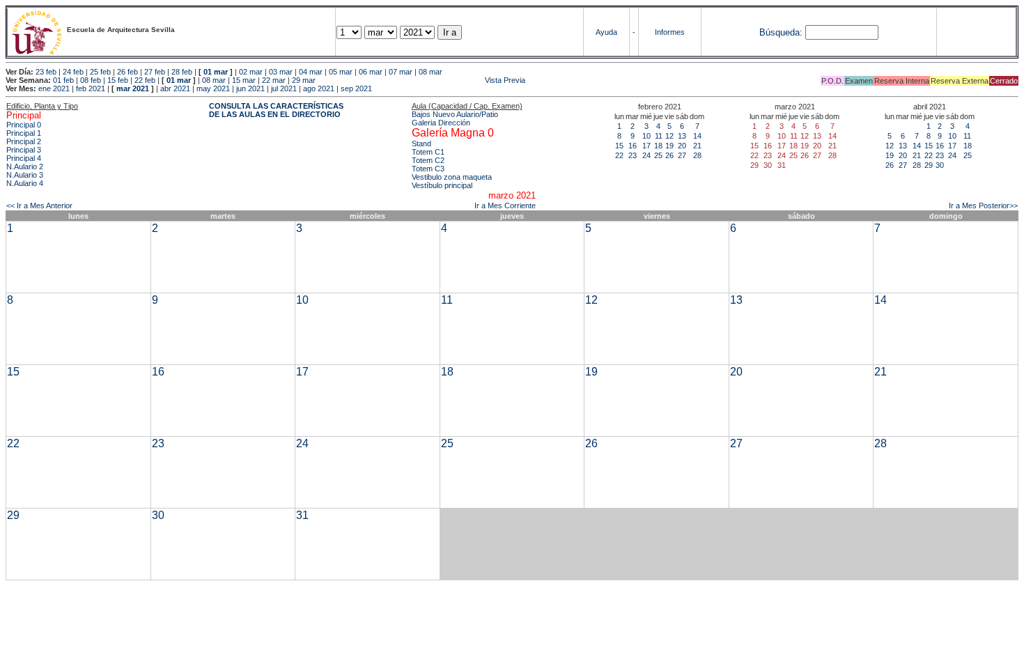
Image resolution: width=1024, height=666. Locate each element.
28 (697, 155)
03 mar (281, 72)
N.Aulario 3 (24, 175)
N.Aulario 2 (24, 166)
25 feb (100, 72)
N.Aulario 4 (24, 183)
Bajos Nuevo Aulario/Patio (455, 114)
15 (619, 145)
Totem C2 (428, 160)
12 (669, 136)
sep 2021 (356, 88)
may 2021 (213, 88)
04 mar (311, 72)
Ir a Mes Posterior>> (983, 205)
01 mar (215, 72)
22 (619, 155)
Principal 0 (23, 125)
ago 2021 (318, 88)
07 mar (400, 72)
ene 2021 (54, 88)
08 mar (430, 72)
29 (928, 165)
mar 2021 (132, 88)
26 (669, 155)
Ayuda (606, 32)
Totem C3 (428, 168)
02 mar (251, 72)
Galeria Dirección (441, 122)
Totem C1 (428, 152)
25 (658, 155)
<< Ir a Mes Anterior (39, 205)
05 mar (340, 72)
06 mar (370, 72)
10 (646, 136)
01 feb (63, 80)
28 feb (181, 72)
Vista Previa (421, 80)
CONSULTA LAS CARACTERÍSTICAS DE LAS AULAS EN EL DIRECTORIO (276, 110)
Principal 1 (23, 133)
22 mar (274, 80)
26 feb (127, 72)
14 (697, 136)
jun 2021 (250, 88)
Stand (421, 143)
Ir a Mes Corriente (505, 205)
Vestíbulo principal (442, 185)
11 (658, 136)
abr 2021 (175, 88)
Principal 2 (23, 141)
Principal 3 (23, 150)
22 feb (144, 80)
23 (632, 155)
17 (646, 145)
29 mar (304, 80)
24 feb (73, 72)
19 (669, 145)
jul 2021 (284, 88)
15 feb (117, 80)
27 (682, 155)
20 (682, 145)
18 (658, 145)
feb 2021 (90, 88)
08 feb (90, 80)
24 (646, 155)
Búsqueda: (780, 32)
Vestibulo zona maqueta (452, 177)
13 (682, 136)
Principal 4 (23, 158)
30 (940, 165)
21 (697, 145)
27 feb (154, 72)
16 (632, 145)
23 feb (46, 72)
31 (302, 515)
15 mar (244, 80)
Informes (670, 32)
